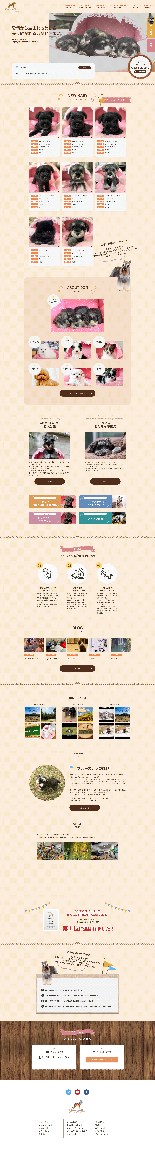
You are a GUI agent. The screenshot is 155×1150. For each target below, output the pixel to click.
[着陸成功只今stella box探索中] (69, 731)
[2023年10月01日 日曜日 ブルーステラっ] (32, 714)
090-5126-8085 (141, 67)
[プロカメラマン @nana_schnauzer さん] (85, 714)
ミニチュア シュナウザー (53, 300)
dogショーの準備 (51, 659)
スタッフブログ (100, 1128)
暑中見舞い (114, 659)
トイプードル (34, 369)
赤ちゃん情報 (151, 30)
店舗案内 (147, 6)
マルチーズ (67, 369)
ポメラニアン (34, 342)
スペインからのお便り (31, 659)
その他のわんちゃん (77, 393)
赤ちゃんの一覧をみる (116, 100)
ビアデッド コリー (67, 341)
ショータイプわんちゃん (75, 1128)
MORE (85, 68)
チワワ (99, 369)
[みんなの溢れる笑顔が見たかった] (48, 714)
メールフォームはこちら (102, 1059)
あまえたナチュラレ (73, 659)
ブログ (151, 45)
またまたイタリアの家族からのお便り (36, 73)
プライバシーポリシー (102, 1134)
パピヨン (99, 342)
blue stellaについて (85, 6)
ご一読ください (135, 6)
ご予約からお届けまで (118, 6)
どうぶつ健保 (71, 1134)
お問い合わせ (99, 1131)
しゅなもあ (93, 659)
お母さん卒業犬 (72, 1122)
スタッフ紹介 (85, 807)
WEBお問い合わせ (140, 71)
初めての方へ (70, 6)
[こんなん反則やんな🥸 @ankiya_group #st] (85, 731)
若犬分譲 (42, 1134)
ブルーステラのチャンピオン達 (77, 1131)
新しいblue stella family (75, 1125)
